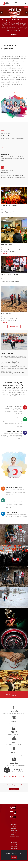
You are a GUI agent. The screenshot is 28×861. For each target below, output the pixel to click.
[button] (1, 12)
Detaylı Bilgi (14, 855)
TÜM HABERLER (14, 326)
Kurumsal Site (14, 844)
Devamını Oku (4, 214)
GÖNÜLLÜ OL (14, 13)
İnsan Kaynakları (14, 839)
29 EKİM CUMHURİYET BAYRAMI (9, 205)
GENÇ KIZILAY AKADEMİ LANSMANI (9, 274)
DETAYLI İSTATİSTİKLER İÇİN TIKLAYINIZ (14, 776)
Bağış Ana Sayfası (14, 826)
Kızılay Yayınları (14, 834)
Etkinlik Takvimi (14, 830)
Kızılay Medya (14, 828)
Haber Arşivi (14, 838)
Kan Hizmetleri (14, 846)
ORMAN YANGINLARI (6, 313)
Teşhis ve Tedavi (14, 848)
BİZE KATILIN (14, 34)
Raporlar (14, 832)
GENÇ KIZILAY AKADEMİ (7, 244)
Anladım (14, 857)
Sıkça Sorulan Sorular (14, 836)
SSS (26, 7)
